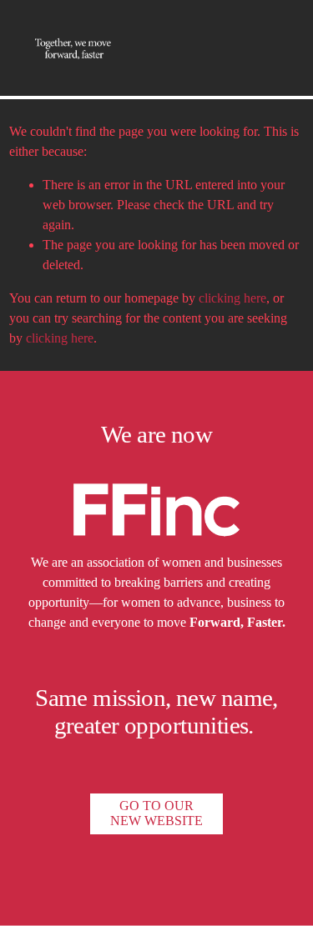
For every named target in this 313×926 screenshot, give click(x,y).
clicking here (232, 298)
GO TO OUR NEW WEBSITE (156, 813)
